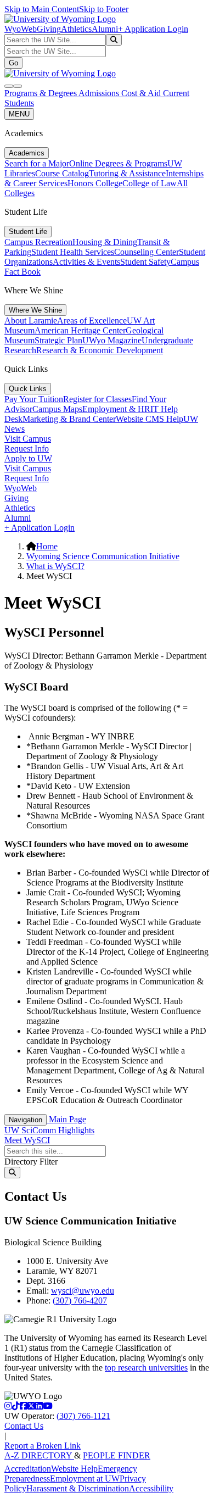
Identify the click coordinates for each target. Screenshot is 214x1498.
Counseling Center (146, 252)
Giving (49, 29)
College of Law (149, 183)
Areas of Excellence (92, 320)
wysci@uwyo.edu (82, 1290)
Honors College (94, 183)
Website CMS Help (149, 419)
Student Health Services (72, 252)
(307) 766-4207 (80, 1300)
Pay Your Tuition (33, 399)
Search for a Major (36, 163)
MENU (19, 114)
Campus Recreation (38, 242)
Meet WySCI (27, 1140)
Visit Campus (27, 438)
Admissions (99, 93)
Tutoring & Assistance (127, 173)
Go (13, 63)
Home (47, 546)
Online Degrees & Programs (118, 163)
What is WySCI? (55, 566)
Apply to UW (28, 458)
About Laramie (30, 320)
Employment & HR (116, 409)
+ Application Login (153, 29)
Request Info (26, 448)
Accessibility (151, 1488)
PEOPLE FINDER (116, 1455)
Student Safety (145, 261)
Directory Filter (31, 1161)
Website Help (74, 1468)
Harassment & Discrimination (77, 1488)
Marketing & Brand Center (69, 419)
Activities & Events (86, 261)
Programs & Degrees (41, 93)
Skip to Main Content (41, 9)
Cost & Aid (142, 93)
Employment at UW (85, 1478)
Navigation (25, 1120)
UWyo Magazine (112, 340)
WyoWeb (20, 29)
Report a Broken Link (42, 1445)
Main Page (66, 1119)
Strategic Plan (58, 340)
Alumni (105, 29)
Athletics (76, 29)
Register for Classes (97, 399)
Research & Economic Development (99, 350)
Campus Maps (57, 409)
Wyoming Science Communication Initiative (102, 556)
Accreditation (27, 1468)
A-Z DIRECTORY (39, 1455)
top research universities (146, 1367)
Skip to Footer (103, 9)
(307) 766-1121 (83, 1416)
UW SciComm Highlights (49, 1130)
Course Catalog (62, 173)
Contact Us (23, 1425)
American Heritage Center (80, 330)
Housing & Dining (104, 242)
